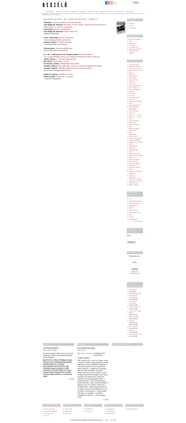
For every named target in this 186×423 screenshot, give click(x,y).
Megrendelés (110, 413)
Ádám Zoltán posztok (136, 70)
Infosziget (119, 11)
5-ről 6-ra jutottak (62, 29)
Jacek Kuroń (132, 130)
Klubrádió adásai (132, 409)
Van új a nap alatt (66, 38)
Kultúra (131, 217)
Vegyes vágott (133, 185)
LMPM (131, 144)
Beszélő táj (93, 11)
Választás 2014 (134, 183)
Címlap (106, 420)
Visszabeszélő (133, 219)
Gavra (131, 103)
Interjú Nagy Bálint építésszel (57, 40)
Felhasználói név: (135, 256)
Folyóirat (131, 23)
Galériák (129, 11)
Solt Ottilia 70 (133, 165)
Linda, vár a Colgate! (65, 76)
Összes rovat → (138, 221)
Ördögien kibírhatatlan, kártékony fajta (75, 68)
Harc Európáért (134, 111)
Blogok (83, 11)
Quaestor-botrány (134, 159)
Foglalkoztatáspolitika (136, 101)
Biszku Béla (132, 78)
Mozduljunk (68, 411)
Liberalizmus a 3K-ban (136, 142)
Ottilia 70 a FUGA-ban (136, 155)
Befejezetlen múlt (134, 212)
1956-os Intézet (134, 64)
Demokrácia (132, 43)
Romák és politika (134, 163)
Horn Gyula (132, 122)
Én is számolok (133, 326)
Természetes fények (135, 179)
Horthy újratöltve (134, 124)
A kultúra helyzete (135, 66)
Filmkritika (132, 45)
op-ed (131, 152)
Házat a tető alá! (71, 31)
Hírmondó (50, 11)
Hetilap (131, 26)
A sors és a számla (135, 68)
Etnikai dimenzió (134, 97)
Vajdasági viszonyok (135, 49)
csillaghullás (133, 289)
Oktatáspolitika (133, 150)
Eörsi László (82, 350)
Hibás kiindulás (134, 316)
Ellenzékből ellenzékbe (69, 64)
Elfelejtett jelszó (135, 273)
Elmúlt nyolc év (134, 87)
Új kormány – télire (61, 61)
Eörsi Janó (132, 93)
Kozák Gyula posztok (135, 138)
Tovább (71, 379)
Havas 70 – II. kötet (135, 117)
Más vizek (68, 413)
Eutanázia (132, 99)
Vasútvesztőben (86, 54)
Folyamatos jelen (134, 203)
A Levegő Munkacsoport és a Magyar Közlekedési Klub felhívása (72, 57)
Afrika (131, 72)
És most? (132, 95)
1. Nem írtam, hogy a (136, 334)
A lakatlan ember (65, 74)
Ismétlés (131, 330)
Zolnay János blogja (50, 350)
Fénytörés (89, 411)
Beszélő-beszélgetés (135, 39)
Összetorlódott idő (134, 153)
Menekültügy (133, 146)
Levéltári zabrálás (134, 140)
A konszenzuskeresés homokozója (66, 22)
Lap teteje (113, 420)
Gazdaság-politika (134, 105)
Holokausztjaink (134, 120)
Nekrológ (132, 148)
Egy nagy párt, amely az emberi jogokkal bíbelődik (80, 66)
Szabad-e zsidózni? (135, 167)
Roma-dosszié (133, 161)
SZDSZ (131, 169)
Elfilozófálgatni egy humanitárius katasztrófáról (135, 295)
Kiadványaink (110, 411)
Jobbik (131, 132)
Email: (129, 235)
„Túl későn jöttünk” (51, 348)
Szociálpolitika (133, 47)
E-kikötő (74, 11)
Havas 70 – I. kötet (135, 115)
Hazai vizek (68, 409)
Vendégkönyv (133, 205)
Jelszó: (135, 262)
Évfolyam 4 (57, 14)
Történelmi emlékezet (136, 181)
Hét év (131, 119)
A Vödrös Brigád (64, 42)
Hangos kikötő (106, 11)
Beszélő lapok (62, 11)
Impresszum (110, 409)
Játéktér (131, 208)
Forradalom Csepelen (86, 348)
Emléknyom (89, 409)
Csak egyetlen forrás (135, 86)
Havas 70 (132, 113)
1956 (130, 41)
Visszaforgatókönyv (64, 48)
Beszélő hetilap (47, 14)
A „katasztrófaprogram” (66, 59)
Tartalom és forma (134, 307)
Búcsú (131, 215)
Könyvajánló (132, 134)
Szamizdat (132, 28)
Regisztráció (135, 271)
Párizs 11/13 (133, 157)
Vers (130, 199)
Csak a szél (132, 84)
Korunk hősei (133, 136)
